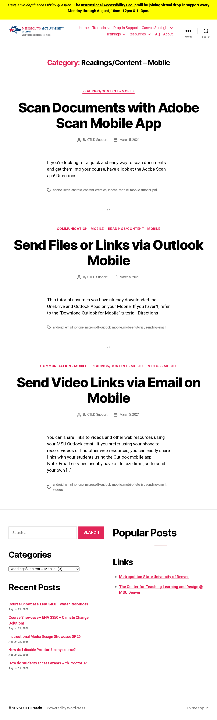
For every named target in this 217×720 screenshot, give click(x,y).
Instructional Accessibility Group (108, 5)
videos (58, 490)
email (69, 327)
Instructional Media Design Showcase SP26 (44, 636)
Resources (137, 34)
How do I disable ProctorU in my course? (41, 649)
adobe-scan (61, 190)
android (76, 190)
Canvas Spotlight (155, 27)
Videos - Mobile (162, 366)
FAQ (157, 34)
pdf (154, 190)
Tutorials (99, 27)
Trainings (113, 34)
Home (84, 27)
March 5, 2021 (130, 140)
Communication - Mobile (80, 229)
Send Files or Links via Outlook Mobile (108, 252)
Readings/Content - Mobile (108, 91)
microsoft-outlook (98, 327)
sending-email (156, 327)
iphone (113, 190)
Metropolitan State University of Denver (154, 576)
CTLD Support (97, 140)
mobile (124, 190)
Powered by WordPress (66, 708)
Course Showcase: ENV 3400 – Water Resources (48, 604)
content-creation (95, 190)
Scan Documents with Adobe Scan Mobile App (108, 115)
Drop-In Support (125, 27)
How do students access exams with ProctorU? (47, 663)
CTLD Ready (31, 708)
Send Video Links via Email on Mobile (108, 390)
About (168, 34)
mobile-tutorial (140, 190)
